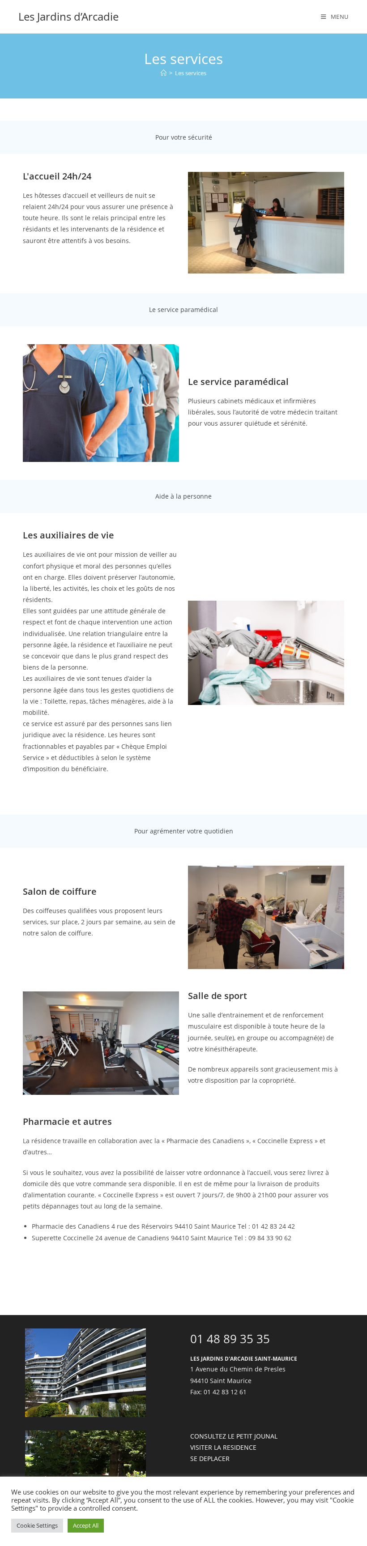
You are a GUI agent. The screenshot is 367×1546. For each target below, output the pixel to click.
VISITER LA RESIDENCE (223, 1447)
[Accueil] (163, 73)
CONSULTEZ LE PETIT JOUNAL (233, 1436)
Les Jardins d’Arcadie (68, 16)
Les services (190, 73)
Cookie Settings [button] (37, 1525)
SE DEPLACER (210, 1458)
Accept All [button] (85, 1525)
